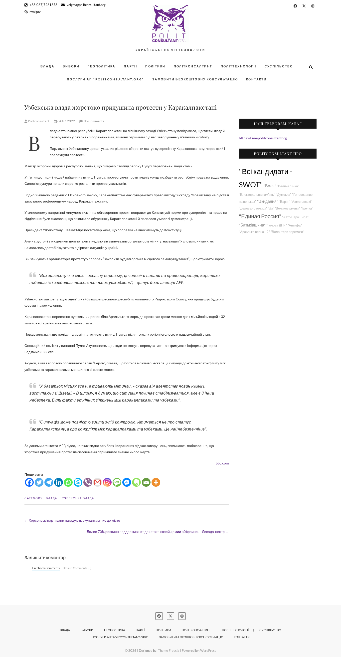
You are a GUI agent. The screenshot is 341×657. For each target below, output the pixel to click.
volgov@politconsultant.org (86, 5)
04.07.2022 (66, 121)
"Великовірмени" (287, 208)
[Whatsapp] (68, 482)
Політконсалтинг (193, 66)
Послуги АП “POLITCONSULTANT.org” (105, 79)
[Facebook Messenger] (126, 482)
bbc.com (222, 463)
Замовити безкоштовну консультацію (195, 79)
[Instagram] (107, 482)
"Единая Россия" (260, 216)
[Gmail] (97, 482)
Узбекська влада (78, 498)
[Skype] (78, 482)
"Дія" (271, 208)
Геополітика (101, 66)
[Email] (146, 482)
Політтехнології (238, 66)
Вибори (71, 66)
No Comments (93, 121)
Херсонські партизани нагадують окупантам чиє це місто (72, 520)
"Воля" (270, 185)
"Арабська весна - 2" (254, 232)
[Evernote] (136, 482)
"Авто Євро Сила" (295, 217)
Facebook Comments (46, 568)
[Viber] (87, 482)
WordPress (208, 651)
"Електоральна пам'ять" (257, 195)
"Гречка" (307, 208)
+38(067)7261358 (43, 5)
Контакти (256, 79)
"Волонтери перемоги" (287, 232)
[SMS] (117, 482)
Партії (130, 66)
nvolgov (35, 12)
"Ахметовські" (301, 202)
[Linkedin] (58, 482)
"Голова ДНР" (276, 225)
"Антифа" (295, 225)
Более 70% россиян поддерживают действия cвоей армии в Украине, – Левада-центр (158, 531)
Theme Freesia (168, 651)
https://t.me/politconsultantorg (263, 138)
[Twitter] (39, 482)
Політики (155, 66)
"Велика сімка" (288, 186)
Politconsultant (38, 121)
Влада (47, 66)
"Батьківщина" (252, 224)
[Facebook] (29, 482)
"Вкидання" (267, 201)
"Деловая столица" (253, 208)
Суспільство (279, 66)
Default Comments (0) (77, 568)
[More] (156, 482)
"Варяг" (284, 202)
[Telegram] (48, 482)
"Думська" (283, 195)
